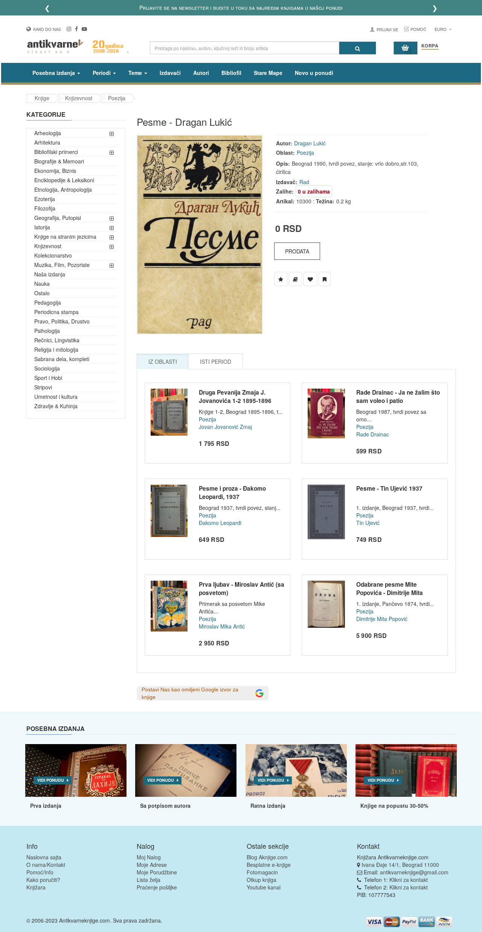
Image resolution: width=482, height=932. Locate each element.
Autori (201, 72)
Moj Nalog (149, 857)
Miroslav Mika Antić (222, 626)
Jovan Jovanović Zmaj (225, 426)
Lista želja (148, 879)
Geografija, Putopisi (57, 217)
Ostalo (42, 293)
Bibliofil (231, 72)
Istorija (42, 227)
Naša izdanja (49, 274)
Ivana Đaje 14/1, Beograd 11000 (400, 864)
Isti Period (215, 361)
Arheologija (47, 133)
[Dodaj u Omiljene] (310, 279)
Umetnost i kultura (56, 396)
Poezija (116, 98)
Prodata (297, 251)
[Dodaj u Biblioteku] (295, 279)
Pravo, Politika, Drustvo (62, 321)
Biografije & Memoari (59, 161)
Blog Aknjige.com (267, 857)
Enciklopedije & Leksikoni (64, 180)
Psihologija (47, 330)
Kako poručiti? (43, 879)
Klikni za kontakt (408, 879)
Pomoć (418, 29)
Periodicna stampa (56, 312)
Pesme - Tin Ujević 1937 (389, 488)
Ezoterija (44, 199)
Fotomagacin (262, 872)
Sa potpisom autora (165, 805)
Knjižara (36, 887)
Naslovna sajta (43, 857)
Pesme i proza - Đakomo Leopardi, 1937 (232, 492)
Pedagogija (47, 302)
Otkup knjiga (261, 879)
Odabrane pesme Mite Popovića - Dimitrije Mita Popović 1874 (389, 592)
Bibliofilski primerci (56, 152)
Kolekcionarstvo (53, 255)
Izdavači (170, 72)
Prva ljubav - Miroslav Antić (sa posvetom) (241, 588)
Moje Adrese (152, 864)
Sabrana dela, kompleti (61, 359)
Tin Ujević (368, 522)
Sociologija (47, 368)
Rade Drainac (372, 434)
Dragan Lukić (310, 143)
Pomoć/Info (39, 872)
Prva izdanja (45, 805)
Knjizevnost (78, 98)
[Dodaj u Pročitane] (325, 279)
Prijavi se (387, 29)
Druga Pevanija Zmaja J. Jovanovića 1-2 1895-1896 (235, 396)
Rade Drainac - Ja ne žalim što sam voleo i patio (398, 396)
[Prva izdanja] (76, 770)
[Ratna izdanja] (296, 770)
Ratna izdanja (267, 805)
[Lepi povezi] (406, 770)
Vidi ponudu (50, 780)
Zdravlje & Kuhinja (56, 406)
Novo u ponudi (314, 72)
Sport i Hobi (48, 377)
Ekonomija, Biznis (55, 170)
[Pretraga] (357, 48)
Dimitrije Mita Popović (381, 618)
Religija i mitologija (56, 349)
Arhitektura (47, 142)
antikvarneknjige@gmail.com (414, 872)
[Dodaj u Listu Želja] (280, 279)
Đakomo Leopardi (220, 522)
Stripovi (43, 387)
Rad (304, 182)
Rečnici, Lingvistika (56, 340)
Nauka (42, 283)
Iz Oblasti (162, 361)
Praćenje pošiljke (157, 887)
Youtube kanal (264, 887)
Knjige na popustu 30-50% (394, 805)
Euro (441, 29)
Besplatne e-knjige (269, 864)
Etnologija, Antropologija (63, 189)
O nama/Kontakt (45, 864)
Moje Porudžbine (157, 872)
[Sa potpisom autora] (185, 770)
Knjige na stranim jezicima (65, 236)
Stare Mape (268, 72)
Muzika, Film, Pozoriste (62, 264)
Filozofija (44, 208)
